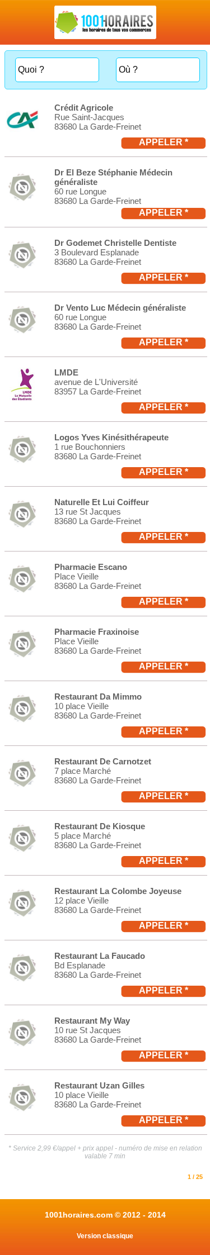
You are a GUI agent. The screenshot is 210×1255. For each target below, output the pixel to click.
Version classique (105, 1236)
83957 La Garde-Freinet (97, 391)
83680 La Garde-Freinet (97, 126)
